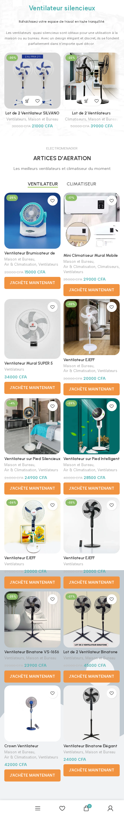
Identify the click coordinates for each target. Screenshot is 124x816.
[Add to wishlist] (37, 101)
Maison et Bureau (43, 119)
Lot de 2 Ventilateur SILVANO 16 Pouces (32, 115)
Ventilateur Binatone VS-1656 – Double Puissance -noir (31, 654)
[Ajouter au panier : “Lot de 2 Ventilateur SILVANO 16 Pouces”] (27, 101)
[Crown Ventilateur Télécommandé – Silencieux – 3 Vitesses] (32, 713)
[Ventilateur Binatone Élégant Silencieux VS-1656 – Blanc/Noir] (91, 713)
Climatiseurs (75, 119)
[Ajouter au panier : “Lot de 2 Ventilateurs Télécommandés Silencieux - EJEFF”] (86, 101)
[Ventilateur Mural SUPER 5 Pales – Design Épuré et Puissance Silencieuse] (32, 329)
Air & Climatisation (20, 264)
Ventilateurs (16, 119)
